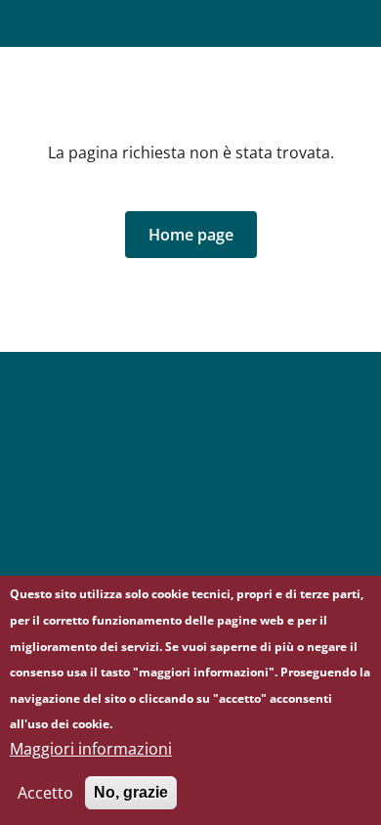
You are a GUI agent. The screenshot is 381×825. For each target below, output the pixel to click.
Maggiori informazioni (91, 749)
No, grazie (131, 792)
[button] (191, 234)
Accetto (45, 792)
